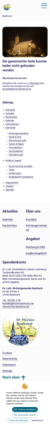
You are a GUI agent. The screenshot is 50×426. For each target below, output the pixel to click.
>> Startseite (33, 83)
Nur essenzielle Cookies (25, 415)
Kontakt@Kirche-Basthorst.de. (17, 89)
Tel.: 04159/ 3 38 (11, 300)
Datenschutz (37, 420)
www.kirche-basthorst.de (15, 306)
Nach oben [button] (11, 377)
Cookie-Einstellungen (18, 420)
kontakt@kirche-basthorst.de (18, 303)
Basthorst (7, 16)
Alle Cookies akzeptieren (25, 409)
